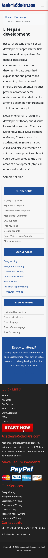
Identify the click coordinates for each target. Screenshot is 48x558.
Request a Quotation (24, 373)
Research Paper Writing (16, 286)
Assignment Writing (14, 266)
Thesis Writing (11, 281)
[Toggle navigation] (42, 5)
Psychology (20, 17)
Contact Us (7, 421)
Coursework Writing (14, 276)
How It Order (8, 408)
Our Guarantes (9, 412)
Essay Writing (10, 261)
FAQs (4, 417)
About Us (6, 399)
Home (8, 17)
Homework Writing (13, 291)
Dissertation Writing (14, 271)
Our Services (8, 404)
